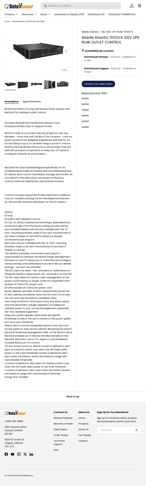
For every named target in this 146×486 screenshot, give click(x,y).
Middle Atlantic (90, 31)
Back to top (73, 396)
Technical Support (59, 442)
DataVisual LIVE (96, 14)
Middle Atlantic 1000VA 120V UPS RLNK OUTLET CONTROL (29, 21)
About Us (83, 429)
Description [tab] (12, 101)
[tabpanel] (38, 243)
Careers (83, 440)
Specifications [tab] (32, 101)
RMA (56, 450)
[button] (140, 6)
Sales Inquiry (60, 429)
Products (83, 423)
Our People (84, 435)
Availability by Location (99, 51)
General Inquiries (63, 418)
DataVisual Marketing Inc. (22, 475)
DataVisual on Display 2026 (69, 14)
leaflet (85, 98)
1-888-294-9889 (14, 421)
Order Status (61, 435)
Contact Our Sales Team (98, 84)
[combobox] (81, 5)
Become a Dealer (63, 423)
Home (7, 21)
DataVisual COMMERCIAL (122, 14)
